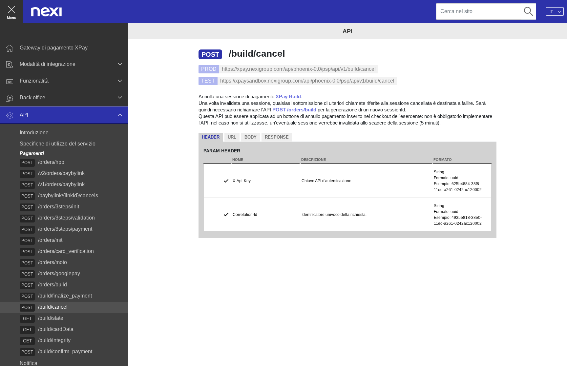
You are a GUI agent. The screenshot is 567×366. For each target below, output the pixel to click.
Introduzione (34, 132)
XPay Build (288, 96)
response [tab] (277, 137)
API (24, 115)
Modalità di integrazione (47, 64)
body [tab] (250, 137)
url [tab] (232, 137)
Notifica (28, 363)
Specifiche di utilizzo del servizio (57, 143)
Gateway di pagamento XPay (54, 47)
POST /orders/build (294, 109)
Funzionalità (34, 81)
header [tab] (211, 137)
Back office (32, 97)
